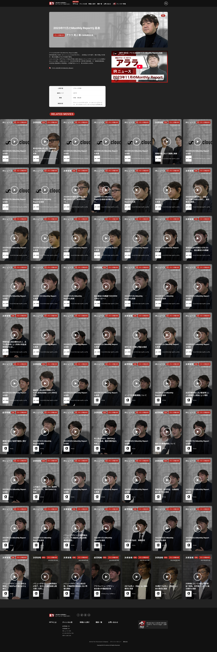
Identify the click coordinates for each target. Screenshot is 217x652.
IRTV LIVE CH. (66, 635)
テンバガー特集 (121, 3)
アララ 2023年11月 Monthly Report (62, 68)
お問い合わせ (107, 3)
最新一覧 (99, 3)
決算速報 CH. (66, 628)
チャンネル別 (83, 3)
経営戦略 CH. (66, 626)
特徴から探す (92, 3)
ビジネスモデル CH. (68, 633)
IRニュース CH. (66, 631)
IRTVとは (75, 3)
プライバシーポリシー (115, 641)
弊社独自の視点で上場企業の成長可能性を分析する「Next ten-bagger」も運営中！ (157, 624)
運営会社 (125, 641)
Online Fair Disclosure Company (98, 641)
